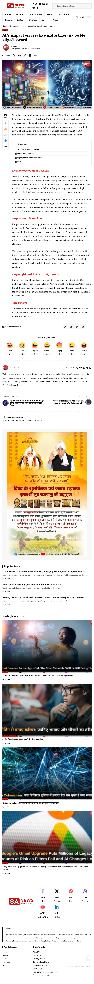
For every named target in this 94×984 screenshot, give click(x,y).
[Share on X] (14, 55)
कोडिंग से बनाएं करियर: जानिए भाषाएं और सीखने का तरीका (22, 739)
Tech (5, 30)
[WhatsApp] (90, 368)
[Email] (19, 55)
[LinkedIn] (37, 8)
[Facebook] (33, 4)
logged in (19, 420)
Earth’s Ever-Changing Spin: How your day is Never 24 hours (31, 584)
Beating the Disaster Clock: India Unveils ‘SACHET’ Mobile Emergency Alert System (43, 597)
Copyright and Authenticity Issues (30, 158)
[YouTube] (40, 4)
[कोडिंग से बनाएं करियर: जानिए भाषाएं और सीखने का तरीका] (47, 710)
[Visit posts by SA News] (6, 47)
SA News (14, 46)
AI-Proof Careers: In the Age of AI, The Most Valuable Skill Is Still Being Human (37, 675)
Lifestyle (7, 735)
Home (4, 26)
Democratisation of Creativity (28, 149)
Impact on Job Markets (26, 153)
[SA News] (15, 6)
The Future (21, 162)
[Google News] (44, 4)
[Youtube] (42, 911)
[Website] (71, 368)
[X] (36, 4)
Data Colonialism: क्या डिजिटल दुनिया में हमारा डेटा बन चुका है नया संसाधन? (30, 803)
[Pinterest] (33, 8)
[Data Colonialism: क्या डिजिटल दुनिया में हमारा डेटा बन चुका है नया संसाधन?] (47, 773)
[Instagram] (47, 4)
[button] (81, 17)
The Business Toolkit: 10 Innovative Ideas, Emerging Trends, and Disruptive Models (43, 571)
